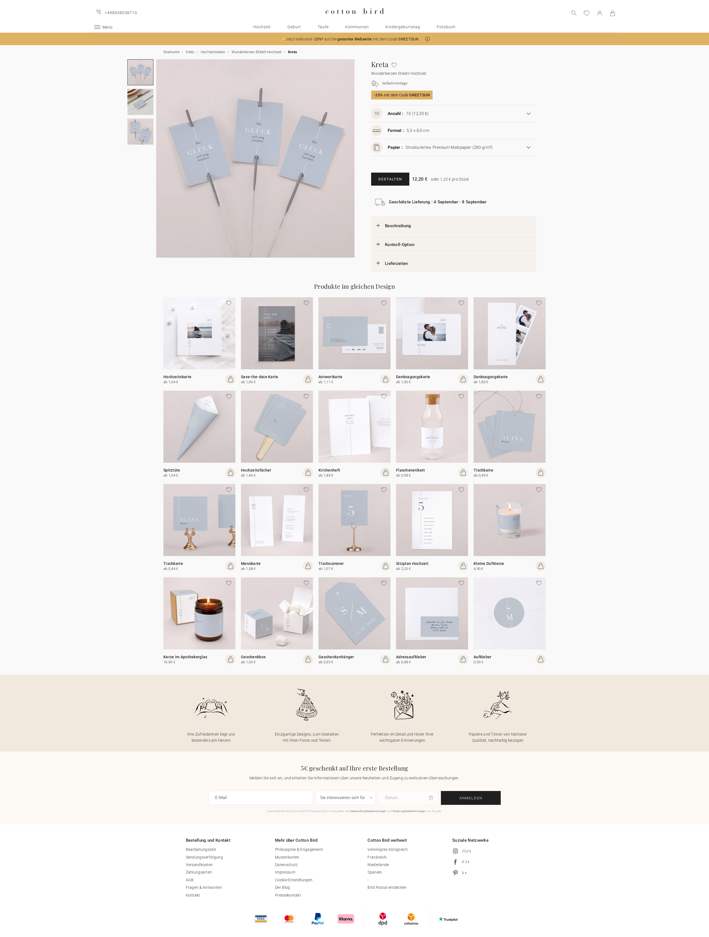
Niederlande (378, 864)
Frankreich (377, 857)
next (159, 161)
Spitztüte (171, 470)
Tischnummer (331, 563)
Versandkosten (199, 864)
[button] (427, 38)
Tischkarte (483, 470)
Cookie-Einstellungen (293, 880)
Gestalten (390, 179)
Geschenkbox (253, 657)
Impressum (285, 872)
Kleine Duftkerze (489, 563)
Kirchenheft (329, 470)
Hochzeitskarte (177, 377)
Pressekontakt (288, 895)
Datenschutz (286, 864)
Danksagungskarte (413, 377)
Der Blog (282, 887)
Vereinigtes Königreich (388, 849)
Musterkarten (287, 857)
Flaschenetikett (410, 470)
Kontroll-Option (400, 244)
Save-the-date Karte (259, 377)
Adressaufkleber (411, 657)
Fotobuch (446, 27)
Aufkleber (483, 657)
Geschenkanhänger (336, 657)
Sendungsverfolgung (204, 857)
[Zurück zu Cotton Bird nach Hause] (354, 18)
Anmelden (470, 798)
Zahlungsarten (199, 872)
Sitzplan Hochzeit (412, 563)
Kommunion (357, 27)
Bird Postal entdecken (387, 887)
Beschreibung (398, 225)
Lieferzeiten (396, 263)
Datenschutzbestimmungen (368, 811)
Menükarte (251, 563)
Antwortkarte (330, 377)
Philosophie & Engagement (299, 849)
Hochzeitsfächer (256, 470)
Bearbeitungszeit (201, 849)
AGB (190, 880)
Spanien (375, 872)
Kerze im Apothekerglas (185, 657)
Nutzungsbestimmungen (409, 811)
